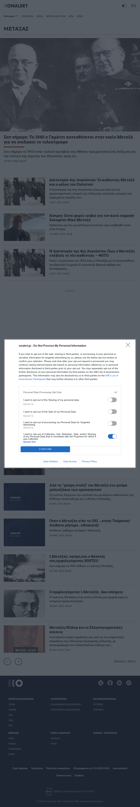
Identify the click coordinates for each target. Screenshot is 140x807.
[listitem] (70, 392)
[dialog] (70, 403)
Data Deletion (50, 461)
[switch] (112, 400)
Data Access (70, 461)
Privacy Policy (89, 461)
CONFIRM (45, 449)
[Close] (129, 346)
